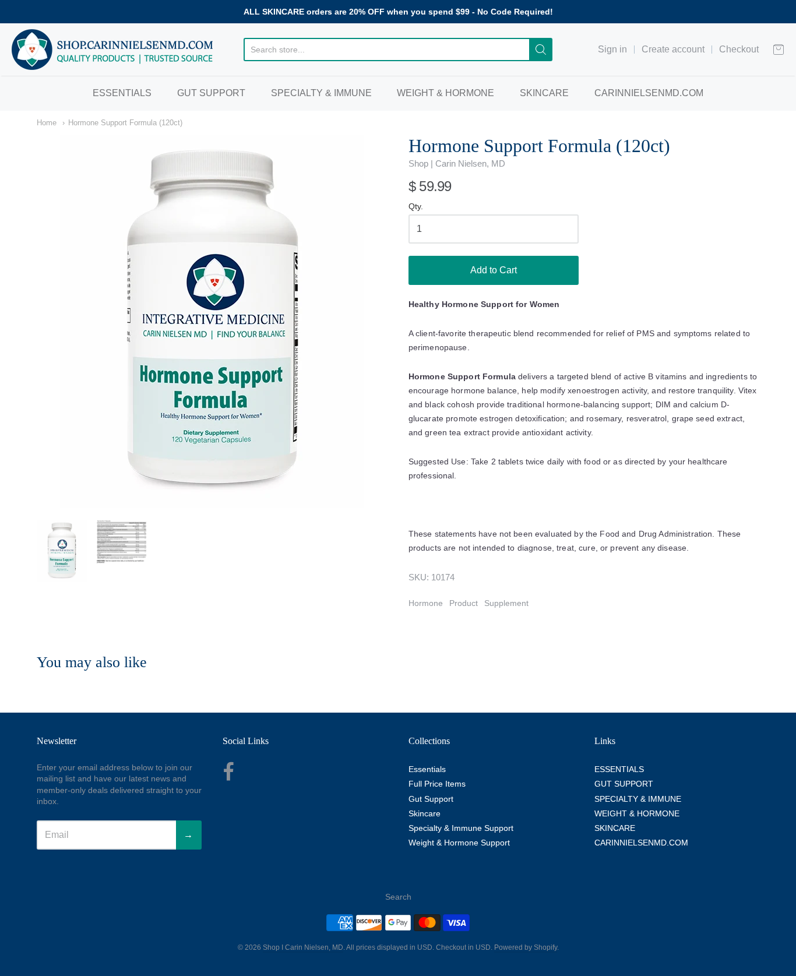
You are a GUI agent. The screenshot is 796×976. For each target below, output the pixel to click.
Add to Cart (493, 270)
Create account (673, 49)
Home (47, 122)
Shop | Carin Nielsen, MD (456, 163)
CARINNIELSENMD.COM (648, 93)
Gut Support (430, 799)
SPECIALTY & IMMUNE (321, 93)
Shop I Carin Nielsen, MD (303, 947)
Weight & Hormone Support (459, 842)
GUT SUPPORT (211, 93)
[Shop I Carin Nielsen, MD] (112, 49)
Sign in (612, 49)
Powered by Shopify (525, 947)
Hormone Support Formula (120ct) (125, 122)
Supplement (506, 603)
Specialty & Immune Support (460, 828)
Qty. (415, 206)
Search (398, 896)
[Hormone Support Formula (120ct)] (62, 550)
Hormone (425, 603)
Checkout (739, 49)
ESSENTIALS (122, 93)
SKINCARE (544, 93)
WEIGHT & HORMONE (445, 93)
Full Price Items (437, 783)
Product (463, 603)
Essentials (427, 769)
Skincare (424, 813)
